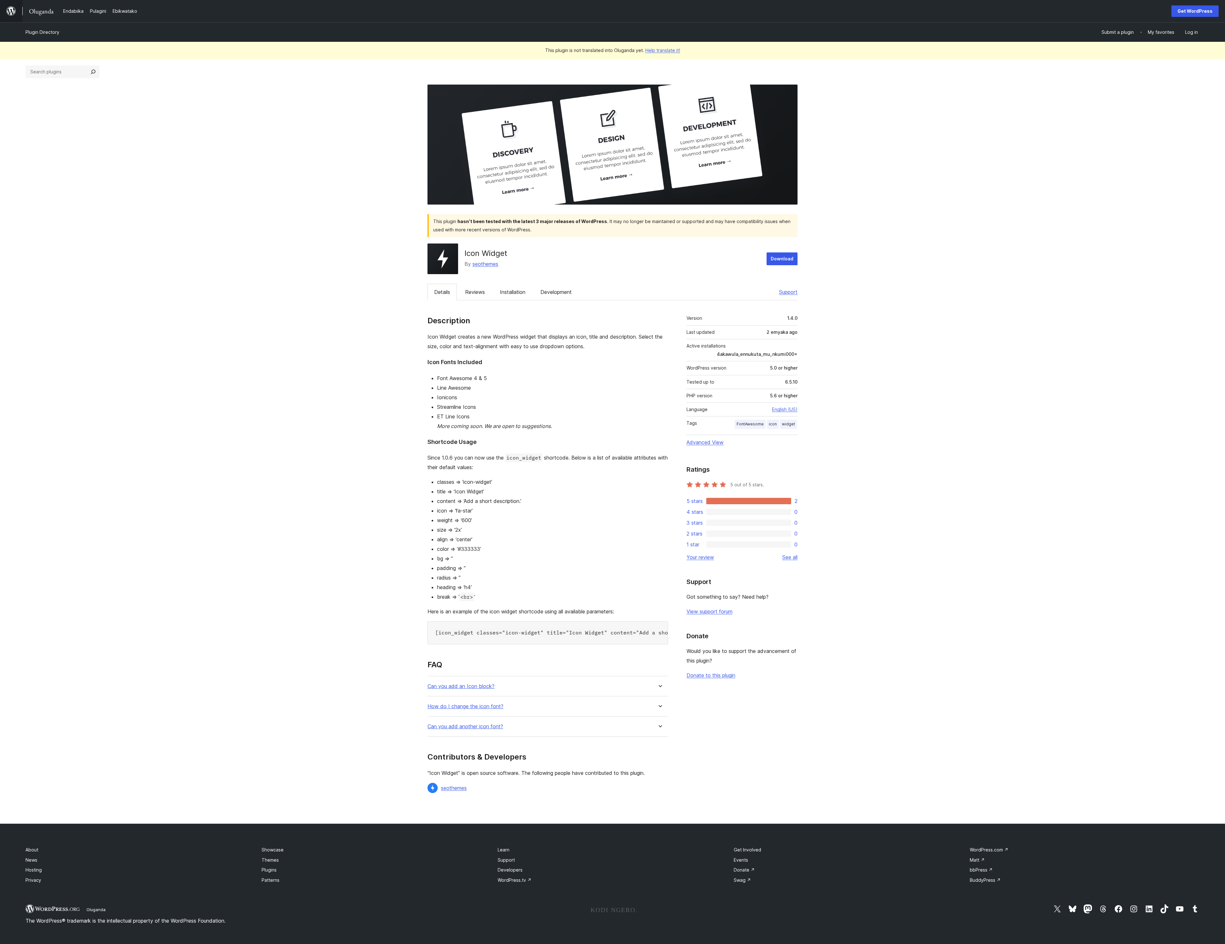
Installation (512, 292)
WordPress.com (989, 849)
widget (788, 424)
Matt (977, 860)
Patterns (270, 880)
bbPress (981, 870)
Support (788, 292)
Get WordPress (1195, 11)
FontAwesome (750, 424)
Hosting (34, 870)
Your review (700, 557)
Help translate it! (662, 50)
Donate (744, 870)
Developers (510, 870)
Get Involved (747, 849)
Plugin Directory (42, 32)
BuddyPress (985, 880)
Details (442, 292)
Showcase (273, 849)
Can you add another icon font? (465, 726)
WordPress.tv (514, 880)
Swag (742, 880)
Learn (503, 849)
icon (773, 424)
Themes (270, 860)
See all (790, 557)
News (31, 860)
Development (556, 292)
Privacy (33, 880)
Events (741, 860)
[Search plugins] (93, 71)
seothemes (485, 264)
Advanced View (705, 442)
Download (782, 258)
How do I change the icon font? (465, 706)
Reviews (475, 292)
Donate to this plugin (711, 675)
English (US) (785, 409)
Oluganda (96, 909)
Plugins (269, 870)
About (32, 849)
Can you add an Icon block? (460, 686)
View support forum (709, 611)
